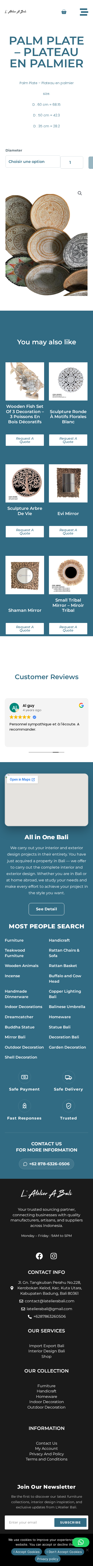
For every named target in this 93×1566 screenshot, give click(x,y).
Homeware (60, 1017)
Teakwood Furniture (15, 953)
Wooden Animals (21, 965)
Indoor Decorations (23, 1006)
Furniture (14, 940)
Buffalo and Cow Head (65, 979)
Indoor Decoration (46, 1402)
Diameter (13, 150)
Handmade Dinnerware (16, 994)
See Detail (46, 909)
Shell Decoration (21, 1057)
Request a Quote (25, 440)
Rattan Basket (63, 965)
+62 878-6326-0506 (49, 1163)
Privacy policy (47, 1559)
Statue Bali (60, 1027)
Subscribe (70, 1522)
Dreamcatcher (19, 1017)
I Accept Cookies (27, 1552)
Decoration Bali (64, 1037)
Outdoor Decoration (24, 1047)
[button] (80, 193)
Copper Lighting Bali (65, 994)
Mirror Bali (15, 1037)
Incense (12, 976)
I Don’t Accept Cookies (64, 1552)
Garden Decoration (67, 1047)
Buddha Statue (20, 1027)
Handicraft (59, 940)
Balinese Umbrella (67, 1006)
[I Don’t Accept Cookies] (87, 1550)
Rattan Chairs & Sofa (64, 953)
